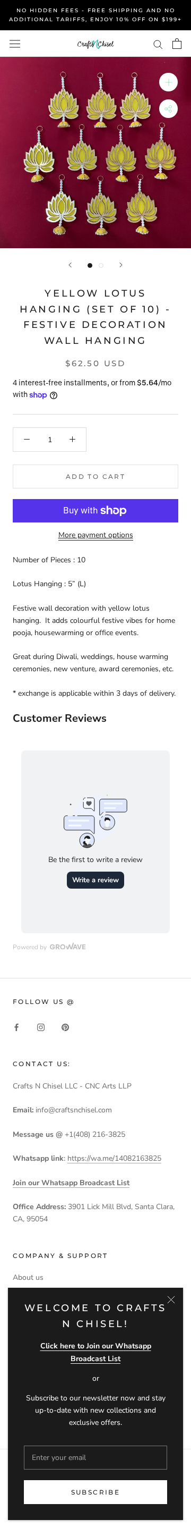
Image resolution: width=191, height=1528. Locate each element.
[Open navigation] (15, 43)
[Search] (158, 43)
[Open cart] (176, 43)
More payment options (95, 535)
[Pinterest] (65, 1027)
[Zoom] (168, 82)
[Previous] (70, 265)
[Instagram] (41, 1027)
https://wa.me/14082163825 (114, 1158)
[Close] (171, 1300)
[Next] (121, 265)
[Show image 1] (90, 265)
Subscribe (95, 1492)
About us (28, 1277)
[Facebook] (16, 1027)
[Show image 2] (101, 265)
